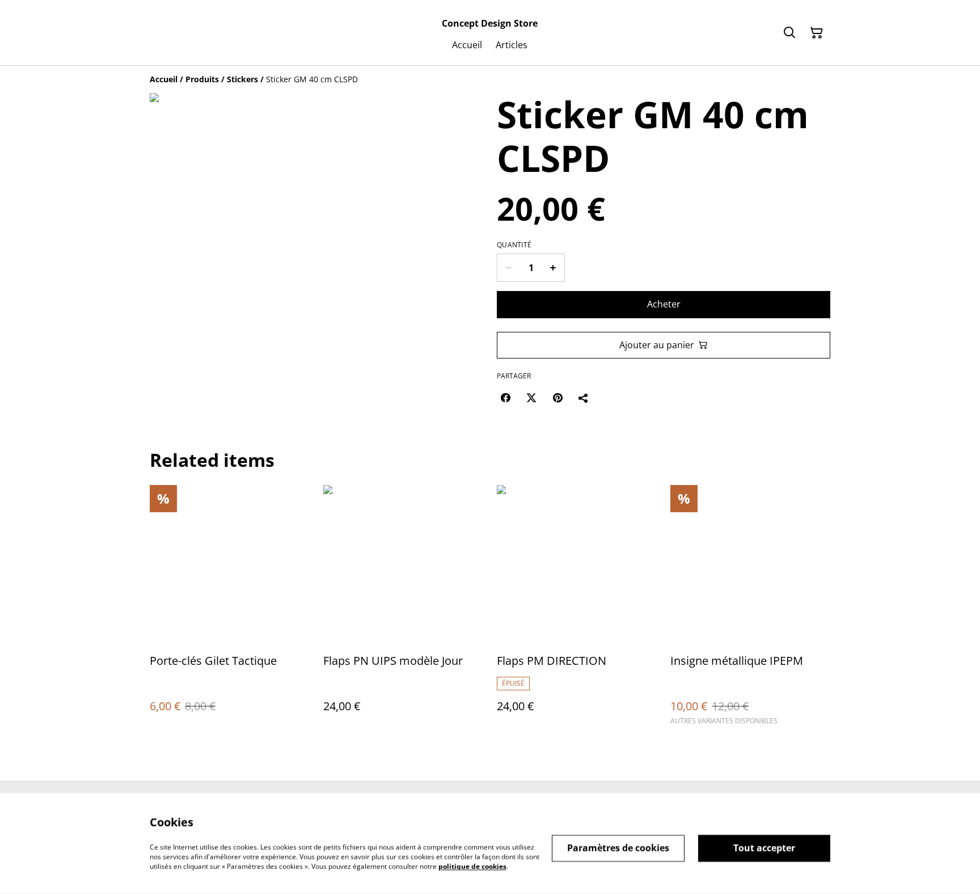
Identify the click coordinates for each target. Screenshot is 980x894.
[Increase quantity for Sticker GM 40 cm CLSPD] (553, 268)
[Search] (789, 32)
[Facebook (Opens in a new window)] (505, 397)
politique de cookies (472, 866)
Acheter (664, 304)
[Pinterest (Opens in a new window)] (557, 397)
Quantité (514, 245)
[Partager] (583, 397)
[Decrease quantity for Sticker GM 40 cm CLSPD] (508, 268)
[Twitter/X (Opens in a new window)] (531, 397)
